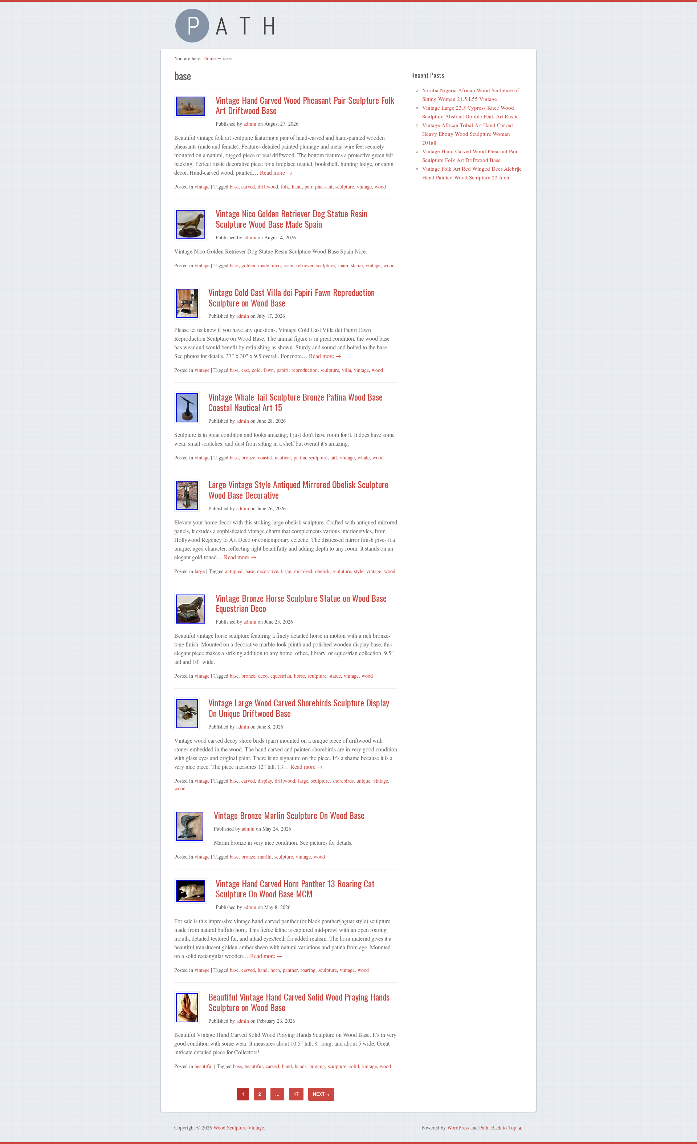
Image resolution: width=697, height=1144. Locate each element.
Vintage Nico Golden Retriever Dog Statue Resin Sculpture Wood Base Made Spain (291, 218)
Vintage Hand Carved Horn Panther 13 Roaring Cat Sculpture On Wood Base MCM (295, 888)
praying (317, 1066)
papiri (283, 369)
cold (256, 369)
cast (245, 369)
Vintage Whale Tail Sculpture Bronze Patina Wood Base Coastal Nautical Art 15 (295, 402)
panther (290, 969)
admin (250, 123)
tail (333, 457)
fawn (269, 369)
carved (248, 186)
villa (346, 369)
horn (275, 969)
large (200, 571)
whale (364, 457)
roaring (308, 969)
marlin (265, 856)
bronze (248, 457)
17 (296, 1094)
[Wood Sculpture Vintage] (228, 38)
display (265, 780)
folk (285, 186)
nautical (283, 457)
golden (248, 265)
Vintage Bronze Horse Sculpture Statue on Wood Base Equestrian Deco (301, 603)
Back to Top (503, 1127)
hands (300, 1066)
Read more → (275, 172)
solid (354, 1066)
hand (297, 186)
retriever (304, 265)
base (234, 186)
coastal (265, 457)
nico (276, 265)
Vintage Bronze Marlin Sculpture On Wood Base (289, 815)
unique (363, 780)
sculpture (344, 186)
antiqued (233, 571)
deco (263, 675)
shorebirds (343, 780)
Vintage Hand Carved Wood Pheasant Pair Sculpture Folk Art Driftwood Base (305, 105)
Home (209, 58)
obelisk (322, 571)
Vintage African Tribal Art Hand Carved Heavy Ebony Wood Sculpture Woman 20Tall (467, 133)
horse (299, 675)
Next (321, 1094)
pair (308, 186)
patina (300, 457)
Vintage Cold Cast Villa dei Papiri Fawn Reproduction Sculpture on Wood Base (291, 297)
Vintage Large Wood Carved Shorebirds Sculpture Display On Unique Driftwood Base (298, 707)
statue (357, 265)
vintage (202, 186)
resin (288, 265)
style (358, 571)
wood (380, 186)
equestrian (280, 675)
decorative (267, 571)
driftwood (268, 186)
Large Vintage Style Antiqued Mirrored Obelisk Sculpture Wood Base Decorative (298, 489)
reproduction (305, 369)
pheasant (324, 186)
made (263, 265)
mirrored (303, 571)
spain (343, 265)
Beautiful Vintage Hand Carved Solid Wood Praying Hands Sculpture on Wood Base (299, 1002)
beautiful (204, 1066)
